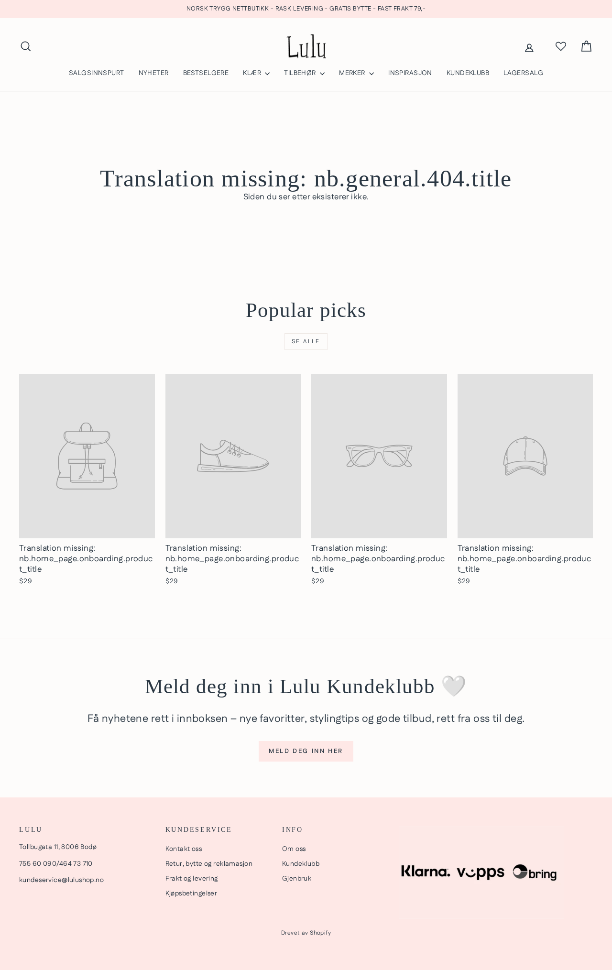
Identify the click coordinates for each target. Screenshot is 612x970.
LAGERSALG (523, 73)
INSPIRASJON (410, 73)
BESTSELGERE (206, 73)
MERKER (353, 73)
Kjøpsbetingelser (191, 893)
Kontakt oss (183, 849)
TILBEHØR (300, 73)
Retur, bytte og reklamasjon (208, 864)
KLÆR (252, 73)
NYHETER (154, 73)
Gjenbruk (296, 878)
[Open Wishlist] (561, 46)
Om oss (294, 849)
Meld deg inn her (306, 751)
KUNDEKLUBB (468, 73)
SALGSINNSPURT (96, 73)
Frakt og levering (191, 878)
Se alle (306, 342)
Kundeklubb (300, 864)
